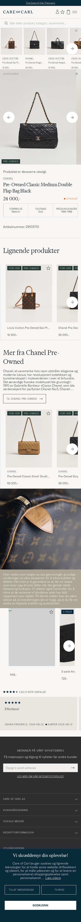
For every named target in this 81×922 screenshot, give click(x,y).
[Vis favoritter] (62, 12)
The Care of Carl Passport (40, 2)
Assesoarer (11, 74)
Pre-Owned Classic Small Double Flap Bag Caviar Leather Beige (28, 476)
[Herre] (32, 637)
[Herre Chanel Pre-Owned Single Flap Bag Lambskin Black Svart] (34, 41)
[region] (40, 714)
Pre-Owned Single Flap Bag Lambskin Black (33, 62)
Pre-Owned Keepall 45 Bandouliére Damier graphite (56, 62)
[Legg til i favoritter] (47, 269)
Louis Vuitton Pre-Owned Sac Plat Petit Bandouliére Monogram (28, 328)
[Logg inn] (57, 12)
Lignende (31, 250)
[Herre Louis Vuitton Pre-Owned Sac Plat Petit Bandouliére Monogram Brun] (11, 41)
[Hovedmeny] (74, 12)
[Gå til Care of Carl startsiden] (18, 12)
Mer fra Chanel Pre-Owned (31, 357)
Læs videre (53, 878)
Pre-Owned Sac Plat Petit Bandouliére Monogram (11, 62)
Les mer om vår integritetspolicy (40, 776)
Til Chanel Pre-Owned (22, 398)
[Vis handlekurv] (68, 12)
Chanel (29, 58)
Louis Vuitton (10, 58)
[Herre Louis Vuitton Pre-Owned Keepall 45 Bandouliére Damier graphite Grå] (57, 41)
